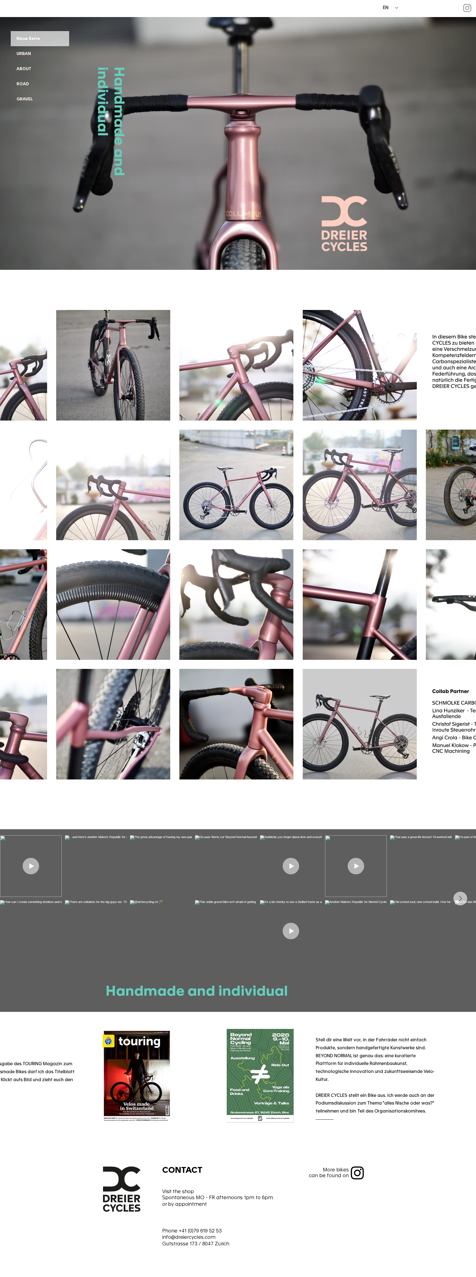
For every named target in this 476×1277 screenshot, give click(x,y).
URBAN (24, 53)
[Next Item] (460, 898)
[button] (113, 365)
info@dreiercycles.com (188, 1237)
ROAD (23, 83)
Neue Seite (28, 38)
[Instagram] (467, 7)
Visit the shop (178, 1191)
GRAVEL (25, 99)
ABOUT (24, 68)
